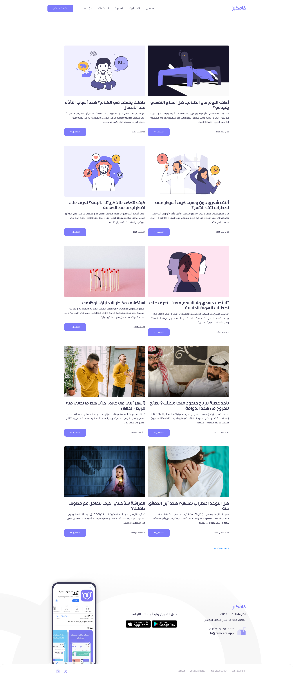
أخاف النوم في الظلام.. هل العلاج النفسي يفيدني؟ (189, 105)
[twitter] (65, 671)
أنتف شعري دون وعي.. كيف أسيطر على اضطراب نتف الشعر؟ (192, 205)
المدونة (119, 8)
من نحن (88, 8)
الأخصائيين (135, 8)
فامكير (150, 8)
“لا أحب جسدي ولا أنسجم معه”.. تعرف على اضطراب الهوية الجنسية (189, 305)
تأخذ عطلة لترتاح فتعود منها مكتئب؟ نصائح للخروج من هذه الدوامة (189, 405)
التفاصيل (160, 132)
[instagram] (58, 671)
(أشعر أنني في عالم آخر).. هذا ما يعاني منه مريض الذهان (105, 405)
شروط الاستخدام (197, 671)
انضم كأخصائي (60, 8)
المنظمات (103, 8)
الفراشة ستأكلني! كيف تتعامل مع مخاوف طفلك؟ (107, 506)
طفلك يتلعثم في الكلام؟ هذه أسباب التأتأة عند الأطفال (105, 105)
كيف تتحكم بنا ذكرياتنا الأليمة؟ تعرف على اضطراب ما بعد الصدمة (107, 205)
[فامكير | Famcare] (239, 8)
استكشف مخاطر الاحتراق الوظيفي (113, 303)
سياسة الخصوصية (218, 671)
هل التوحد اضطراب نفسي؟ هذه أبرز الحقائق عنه (188, 506)
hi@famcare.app (222, 633)
